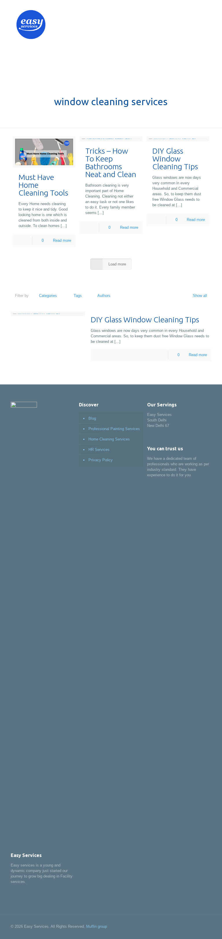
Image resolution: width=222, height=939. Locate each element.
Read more (62, 240)
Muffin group (96, 926)
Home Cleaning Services (109, 439)
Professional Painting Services (114, 429)
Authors (103, 295)
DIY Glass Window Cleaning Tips (175, 158)
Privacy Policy (100, 460)
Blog (92, 418)
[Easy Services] (30, 24)
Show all (200, 295)
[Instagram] (190, 926)
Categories (48, 295)
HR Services (99, 449)
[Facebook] (183, 926)
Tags (78, 295)
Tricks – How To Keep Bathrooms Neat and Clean (110, 162)
